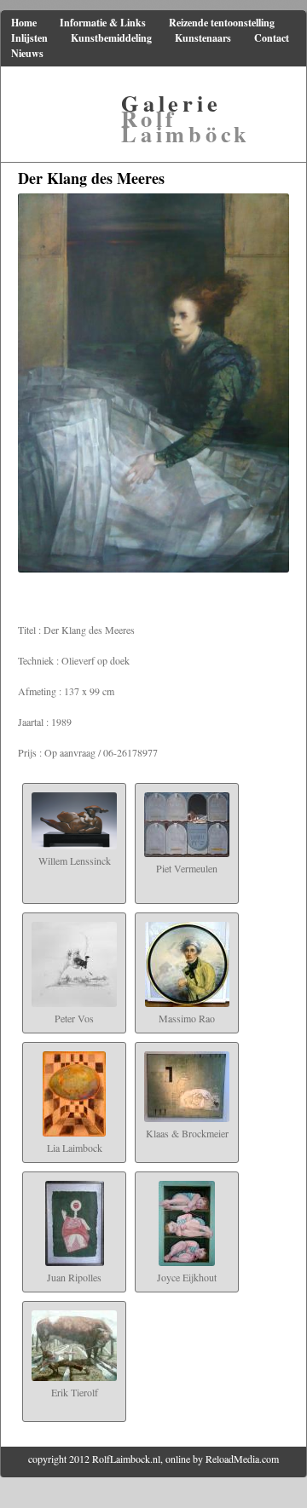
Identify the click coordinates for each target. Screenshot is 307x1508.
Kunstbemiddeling (111, 38)
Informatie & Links (103, 22)
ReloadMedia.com (242, 1458)
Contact (271, 38)
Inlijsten (29, 38)
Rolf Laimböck (186, 118)
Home (24, 22)
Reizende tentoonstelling (222, 22)
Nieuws (27, 53)
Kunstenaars (203, 38)
